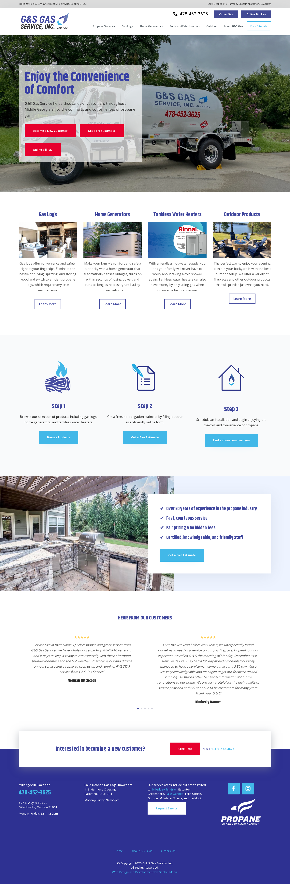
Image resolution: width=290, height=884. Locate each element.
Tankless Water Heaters (177, 214)
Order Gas (226, 14)
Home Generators (112, 214)
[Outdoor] (242, 240)
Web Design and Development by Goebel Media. (145, 872)
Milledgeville (160, 789)
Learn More (50, 305)
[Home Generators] (112, 240)
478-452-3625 (193, 14)
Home (118, 851)
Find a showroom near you (231, 440)
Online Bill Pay (256, 14)
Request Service (166, 808)
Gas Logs (48, 214)
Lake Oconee (174, 794)
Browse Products (58, 437)
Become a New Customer (50, 131)
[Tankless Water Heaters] (177, 240)
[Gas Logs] (48, 240)
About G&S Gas (142, 851)
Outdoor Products (242, 214)
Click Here (185, 749)
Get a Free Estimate (101, 131)
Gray (173, 789)
